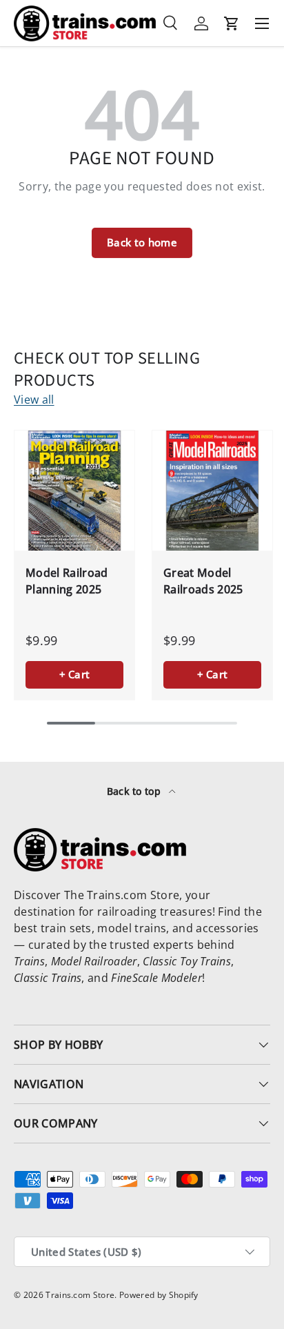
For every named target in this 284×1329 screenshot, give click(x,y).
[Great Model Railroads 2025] (212, 491)
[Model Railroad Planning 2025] (74, 491)
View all (34, 399)
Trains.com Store (79, 1295)
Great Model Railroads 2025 (203, 581)
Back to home (142, 242)
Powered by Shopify (159, 1295)
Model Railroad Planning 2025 (67, 581)
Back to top (135, 791)
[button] (231, 23)
